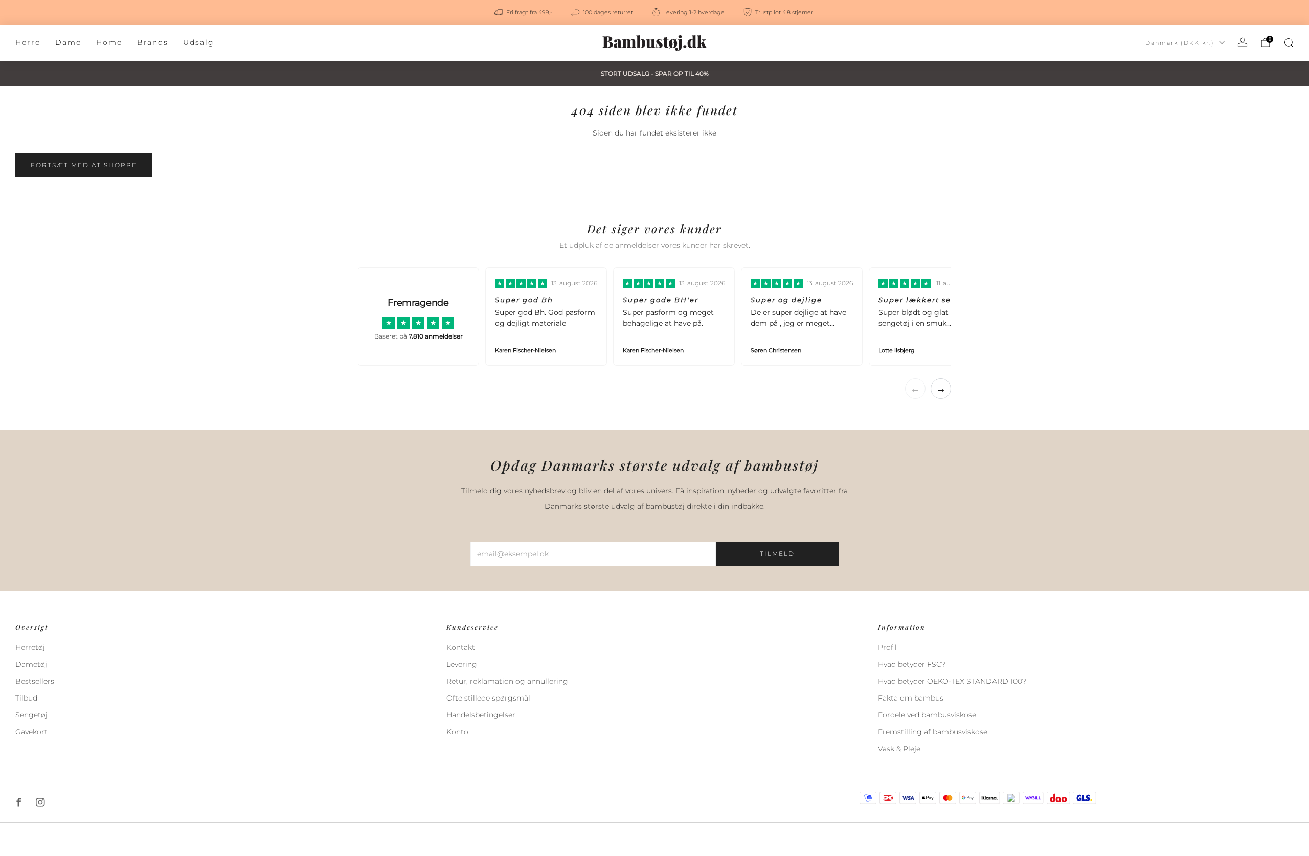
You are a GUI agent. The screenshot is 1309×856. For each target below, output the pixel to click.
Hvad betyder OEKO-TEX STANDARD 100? (952, 681)
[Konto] (1242, 42)
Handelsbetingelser (480, 714)
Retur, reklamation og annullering (507, 681)
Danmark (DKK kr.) (1179, 43)
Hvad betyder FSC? (911, 664)
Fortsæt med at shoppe (84, 165)
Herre (27, 42)
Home (109, 42)
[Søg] (1288, 42)
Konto (457, 731)
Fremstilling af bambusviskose (932, 731)
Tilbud (26, 698)
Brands (152, 42)
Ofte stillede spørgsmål (488, 698)
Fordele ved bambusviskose (927, 714)
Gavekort (31, 731)
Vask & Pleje (899, 748)
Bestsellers (34, 681)
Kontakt (460, 647)
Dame (68, 42)
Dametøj (31, 664)
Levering (461, 664)
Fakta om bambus (910, 698)
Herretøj (30, 647)
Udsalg (198, 42)
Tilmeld (777, 553)
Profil (887, 647)
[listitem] (524, 12)
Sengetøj (31, 714)
